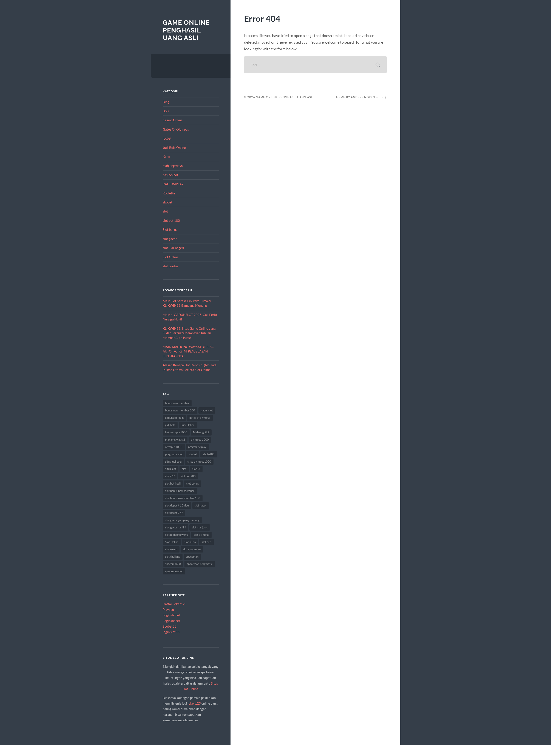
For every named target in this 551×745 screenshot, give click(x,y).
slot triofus (170, 266)
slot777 (170, 476)
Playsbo (168, 609)
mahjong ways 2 (175, 439)
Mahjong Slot (201, 432)
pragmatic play (197, 447)
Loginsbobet (171, 615)
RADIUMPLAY (173, 184)
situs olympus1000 (199, 461)
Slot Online (170, 257)
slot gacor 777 (174, 512)
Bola (166, 111)
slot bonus (192, 483)
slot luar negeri (173, 248)
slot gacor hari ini (175, 527)
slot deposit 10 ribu (177, 505)
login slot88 (171, 632)
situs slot (170, 469)
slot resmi (171, 549)
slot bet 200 (188, 476)
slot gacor (170, 239)
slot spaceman (192, 549)
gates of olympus (199, 417)
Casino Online (173, 120)
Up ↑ (383, 97)
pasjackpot (170, 175)
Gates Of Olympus (176, 129)
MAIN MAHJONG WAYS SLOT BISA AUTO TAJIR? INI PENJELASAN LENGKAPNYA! (188, 351)
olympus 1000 (200, 439)
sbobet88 (209, 454)
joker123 (194, 703)
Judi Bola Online (174, 147)
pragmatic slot (174, 454)
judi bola (170, 425)
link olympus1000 (176, 432)
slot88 (196, 469)
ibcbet (167, 138)
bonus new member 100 (180, 410)
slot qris (206, 542)
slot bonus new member (179, 491)
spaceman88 (173, 564)
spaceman (192, 556)
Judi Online (188, 425)
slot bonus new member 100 (182, 498)
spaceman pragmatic (199, 564)
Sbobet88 (169, 626)
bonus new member (177, 403)
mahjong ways (173, 166)
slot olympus (201, 534)
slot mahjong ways (176, 534)
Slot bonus (170, 229)
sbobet (167, 202)
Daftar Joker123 (175, 604)
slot (165, 211)
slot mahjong (199, 527)
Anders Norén (363, 97)
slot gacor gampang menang (182, 520)
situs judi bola (173, 461)
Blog (166, 102)
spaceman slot (174, 571)
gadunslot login (174, 417)
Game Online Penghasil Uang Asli (186, 30)
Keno (166, 157)
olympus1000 (173, 447)
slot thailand (172, 556)
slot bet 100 (171, 220)
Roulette (169, 193)
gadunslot (207, 410)
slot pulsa (190, 542)
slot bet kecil (173, 483)
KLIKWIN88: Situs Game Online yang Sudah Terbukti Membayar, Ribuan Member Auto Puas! (189, 333)
